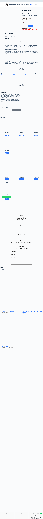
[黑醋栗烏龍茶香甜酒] (7, 188)
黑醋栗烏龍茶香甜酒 (7, 194)
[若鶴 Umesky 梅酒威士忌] (7, 169)
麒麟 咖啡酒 (36, 132)
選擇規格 (7, 198)
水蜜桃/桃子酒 (26, 74)
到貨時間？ (13, 260)
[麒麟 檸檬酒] (7, 126)
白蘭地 (22, 4)
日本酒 (18, 4)
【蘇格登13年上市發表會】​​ (5, 346)
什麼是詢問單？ (14, 251)
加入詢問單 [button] (6, 135)
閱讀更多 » (23, 315)
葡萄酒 (10, 4)
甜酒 (31, 4)
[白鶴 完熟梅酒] (36, 169)
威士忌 (14, 4)
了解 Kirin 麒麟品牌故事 (5, 107)
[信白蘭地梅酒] (21, 169)
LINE (22, 248)
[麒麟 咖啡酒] (36, 126)
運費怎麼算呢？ (14, 257)
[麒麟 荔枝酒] (7, 143)
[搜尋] (35, 4)
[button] (21, 251)
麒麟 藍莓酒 (21, 132)
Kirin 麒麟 (14, 74)
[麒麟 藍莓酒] (21, 126)
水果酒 (2, 74)
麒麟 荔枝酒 (7, 150)
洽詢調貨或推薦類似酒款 (7, 196)
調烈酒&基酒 (26, 4)
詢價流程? (13, 254)
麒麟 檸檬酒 (7, 132)
